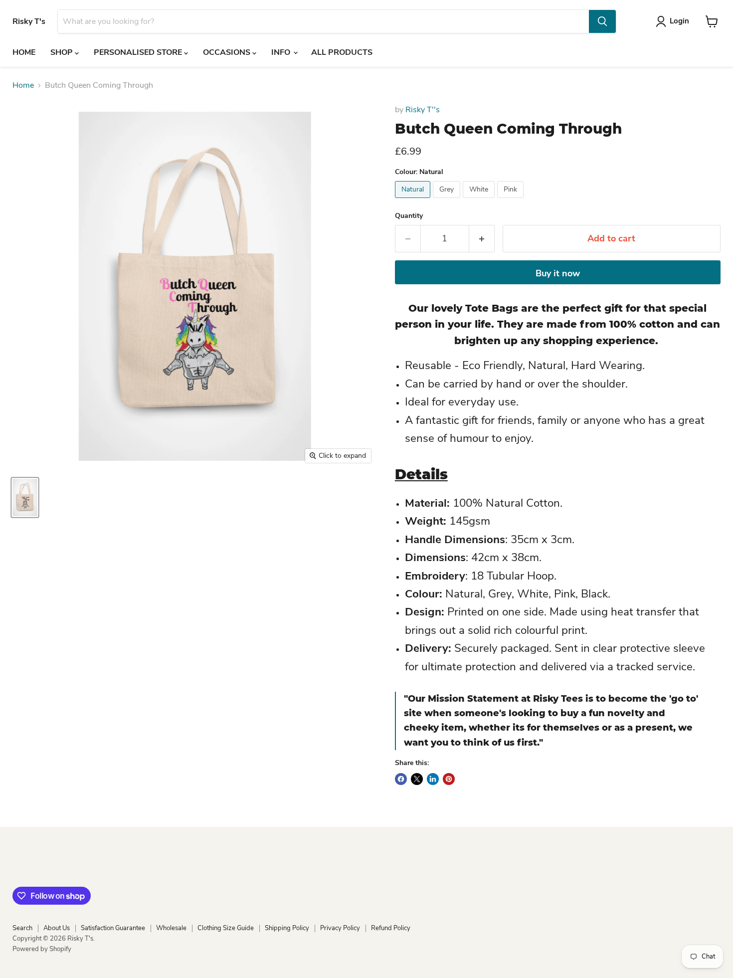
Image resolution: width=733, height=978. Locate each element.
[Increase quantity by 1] (482, 238)
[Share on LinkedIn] (433, 779)
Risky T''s (422, 109)
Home (23, 85)
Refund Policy (390, 928)
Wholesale (171, 928)
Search (22, 928)
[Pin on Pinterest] (449, 779)
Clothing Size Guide (225, 928)
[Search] (602, 21)
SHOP (62, 52)
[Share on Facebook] (401, 779)
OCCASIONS (227, 52)
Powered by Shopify (41, 949)
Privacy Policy (340, 928)
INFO (281, 52)
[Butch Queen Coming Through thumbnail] (24, 497)
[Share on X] (417, 779)
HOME (23, 52)
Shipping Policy (287, 928)
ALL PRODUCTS (341, 52)
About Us (56, 928)
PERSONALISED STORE (139, 52)
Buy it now (558, 273)
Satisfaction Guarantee (113, 928)
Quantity (409, 216)
